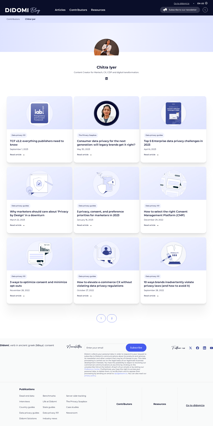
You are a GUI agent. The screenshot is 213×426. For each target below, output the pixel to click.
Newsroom (72, 413)
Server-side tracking (76, 396)
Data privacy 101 (51, 413)
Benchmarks (49, 396)
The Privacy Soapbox (76, 401)
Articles (60, 9)
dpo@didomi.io (120, 373)
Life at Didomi (50, 401)
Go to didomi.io (195, 405)
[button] (201, 3)
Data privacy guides (29, 413)
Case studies (72, 407)
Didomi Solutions (28, 418)
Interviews (24, 401)
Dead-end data (26, 396)
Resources (98, 9)
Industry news (50, 418)
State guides (49, 407)
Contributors (78, 9)
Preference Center (92, 369)
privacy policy (90, 376)
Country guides (27, 407)
